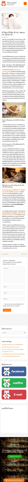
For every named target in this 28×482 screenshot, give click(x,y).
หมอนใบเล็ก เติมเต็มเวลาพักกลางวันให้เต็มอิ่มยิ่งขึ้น (12, 344)
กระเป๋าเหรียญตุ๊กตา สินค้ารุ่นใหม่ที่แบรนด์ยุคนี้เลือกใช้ (13, 354)
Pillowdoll (12, 2)
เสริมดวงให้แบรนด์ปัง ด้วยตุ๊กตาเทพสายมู (10, 347)
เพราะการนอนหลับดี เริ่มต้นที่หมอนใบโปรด (11, 356)
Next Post (24, 254)
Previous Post (4, 254)
